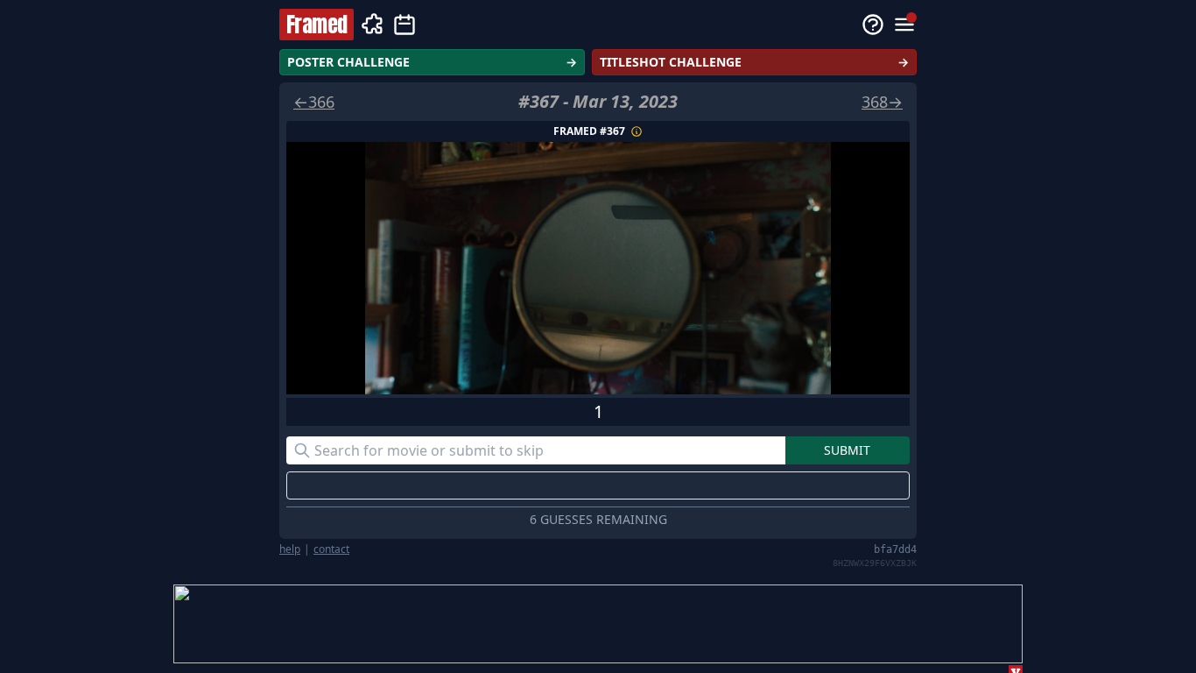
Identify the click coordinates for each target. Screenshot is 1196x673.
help (289, 549)
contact (331, 549)
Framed (316, 24)
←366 (313, 101)
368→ (882, 101)
